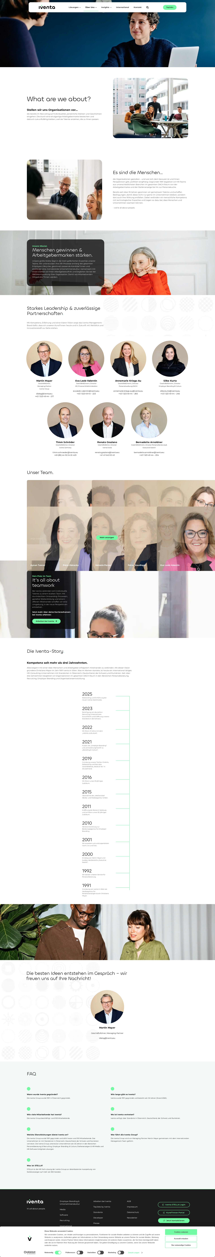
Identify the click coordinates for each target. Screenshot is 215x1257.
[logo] (47, 6)
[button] (147, 7)
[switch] (80, 1252)
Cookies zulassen (181, 1232)
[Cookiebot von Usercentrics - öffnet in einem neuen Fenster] (30, 1252)
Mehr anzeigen (107, 537)
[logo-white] (35, 1200)
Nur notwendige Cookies (181, 1245)
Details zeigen (133, 1253)
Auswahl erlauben (181, 1239)
